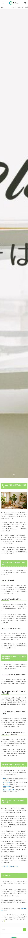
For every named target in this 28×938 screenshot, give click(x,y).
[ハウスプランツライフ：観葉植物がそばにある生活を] (14, 3)
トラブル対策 (6, 782)
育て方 (4, 778)
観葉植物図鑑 (6, 786)
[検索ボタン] (25, 3)
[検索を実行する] (24, 929)
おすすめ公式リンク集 (8, 789)
